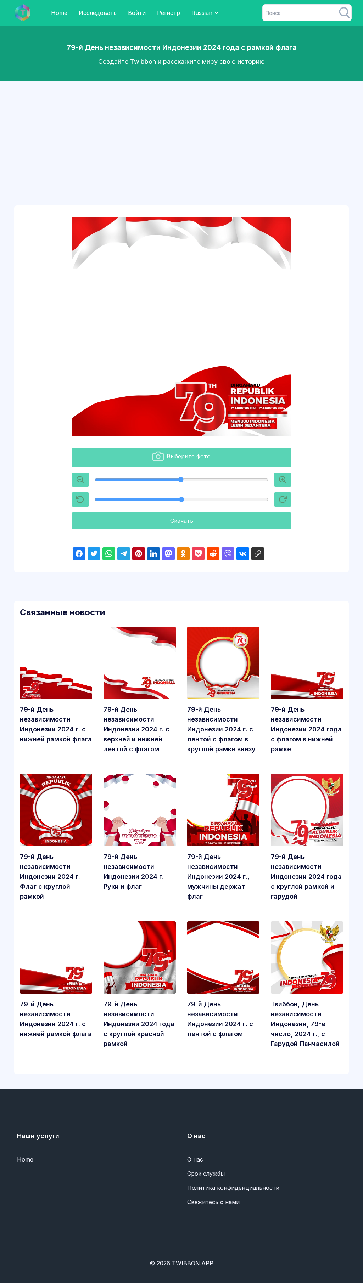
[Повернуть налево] (80, 499)
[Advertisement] (181, 136)
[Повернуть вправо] (282, 499)
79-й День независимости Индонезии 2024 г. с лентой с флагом (220, 1019)
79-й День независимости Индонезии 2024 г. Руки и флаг (134, 871)
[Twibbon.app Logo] (22, 12)
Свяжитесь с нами (213, 1201)
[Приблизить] (80, 480)
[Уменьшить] (282, 480)
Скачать (181, 520)
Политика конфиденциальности (233, 1187)
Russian (201, 12)
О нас (195, 1159)
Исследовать (98, 12)
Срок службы (206, 1173)
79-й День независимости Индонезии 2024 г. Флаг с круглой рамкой (50, 876)
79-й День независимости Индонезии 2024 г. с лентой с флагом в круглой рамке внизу (221, 729)
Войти (137, 12)
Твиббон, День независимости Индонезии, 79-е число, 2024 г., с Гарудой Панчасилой (305, 1023)
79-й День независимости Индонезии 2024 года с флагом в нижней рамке (306, 729)
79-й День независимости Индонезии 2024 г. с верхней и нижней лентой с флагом (136, 729)
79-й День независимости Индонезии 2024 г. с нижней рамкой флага (56, 724)
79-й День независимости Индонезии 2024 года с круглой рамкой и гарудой (306, 876)
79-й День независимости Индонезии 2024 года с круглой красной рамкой (139, 1023)
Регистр (168, 12)
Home (59, 12)
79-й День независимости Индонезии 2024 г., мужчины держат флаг (218, 876)
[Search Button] (344, 12)
